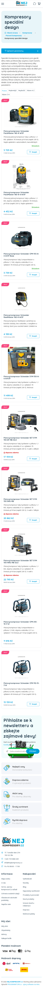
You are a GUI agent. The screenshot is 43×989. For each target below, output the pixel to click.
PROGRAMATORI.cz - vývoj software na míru (23, 984)
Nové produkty (28, 899)
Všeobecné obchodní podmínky (9, 898)
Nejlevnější (12, 90)
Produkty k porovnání (31, 895)
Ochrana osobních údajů (10, 893)
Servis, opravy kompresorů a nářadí (9, 888)
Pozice (4, 91)
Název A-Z (30, 90)
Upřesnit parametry (22, 51)
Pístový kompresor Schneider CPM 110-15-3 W (21, 684)
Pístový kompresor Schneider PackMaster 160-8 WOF (16, 132)
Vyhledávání (27, 879)
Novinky (26, 883)
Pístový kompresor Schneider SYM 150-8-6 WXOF (21, 377)
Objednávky (5, 930)
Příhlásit (32, 751)
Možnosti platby (29, 914)
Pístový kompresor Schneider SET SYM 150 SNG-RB (20, 500)
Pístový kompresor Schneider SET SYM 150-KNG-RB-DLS (20, 561)
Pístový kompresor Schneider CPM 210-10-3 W (20, 623)
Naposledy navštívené (31, 891)
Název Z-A (5, 94)
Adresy (4, 934)
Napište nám (6, 904)
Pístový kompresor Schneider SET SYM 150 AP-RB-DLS (20, 439)
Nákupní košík (6, 938)
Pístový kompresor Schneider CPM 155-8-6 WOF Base (21, 255)
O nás (3, 883)
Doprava (26, 910)
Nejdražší (21, 90)
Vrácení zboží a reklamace (28, 904)
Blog (24, 887)
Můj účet (4, 926)
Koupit (34, 152)
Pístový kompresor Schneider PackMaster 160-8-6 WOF (16, 193)
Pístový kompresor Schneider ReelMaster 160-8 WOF (16, 316)
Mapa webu (5, 879)
